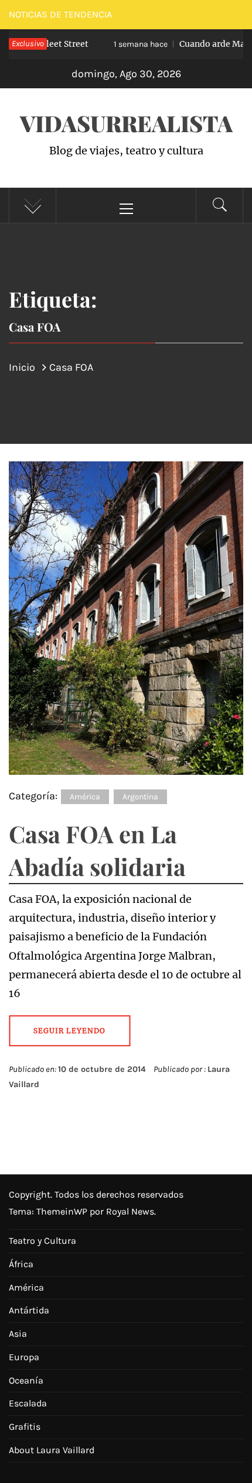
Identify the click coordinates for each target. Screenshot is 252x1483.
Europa (24, 1357)
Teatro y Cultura (42, 1240)
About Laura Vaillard (51, 1450)
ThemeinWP (63, 1211)
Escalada (28, 1403)
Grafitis (24, 1426)
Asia (18, 1333)
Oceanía (26, 1380)
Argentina (140, 797)
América (85, 797)
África (21, 1264)
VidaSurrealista (126, 123)
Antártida (29, 1310)
